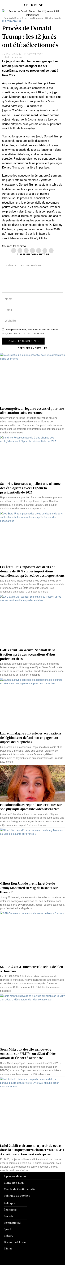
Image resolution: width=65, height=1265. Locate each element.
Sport (7, 1229)
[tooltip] (13, 250)
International (11, 21)
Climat (8, 1248)
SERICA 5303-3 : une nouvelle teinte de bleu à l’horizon (31, 969)
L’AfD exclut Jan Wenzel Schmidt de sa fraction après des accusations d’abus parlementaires (28, 654)
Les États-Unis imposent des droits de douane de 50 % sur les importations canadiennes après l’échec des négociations (32, 571)
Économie (10, 1210)
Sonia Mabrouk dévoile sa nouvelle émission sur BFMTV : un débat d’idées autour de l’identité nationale (28, 1053)
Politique (9, 1203)
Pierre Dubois (13, 54)
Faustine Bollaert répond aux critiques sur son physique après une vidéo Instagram (31, 807)
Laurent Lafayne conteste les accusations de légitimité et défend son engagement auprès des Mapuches (30, 737)
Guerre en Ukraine (15, 1242)
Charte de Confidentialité (20, 1189)
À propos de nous (15, 1176)
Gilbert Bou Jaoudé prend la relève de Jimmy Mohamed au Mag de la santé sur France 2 (29, 887)
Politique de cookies (17, 1195)
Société (9, 1216)
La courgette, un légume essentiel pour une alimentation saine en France (32, 410)
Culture (8, 1235)
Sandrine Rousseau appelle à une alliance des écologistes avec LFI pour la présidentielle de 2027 (30, 487)
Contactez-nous (14, 1182)
